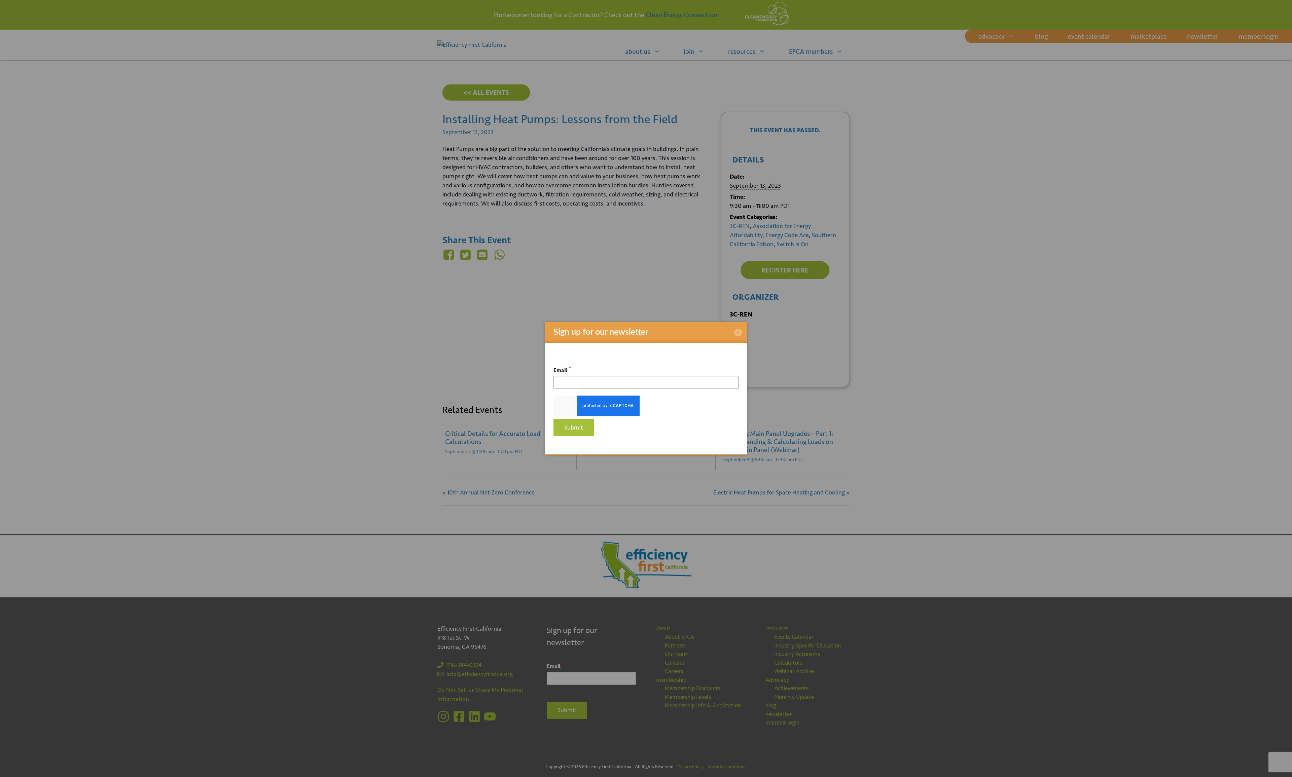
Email (562, 369)
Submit (573, 427)
